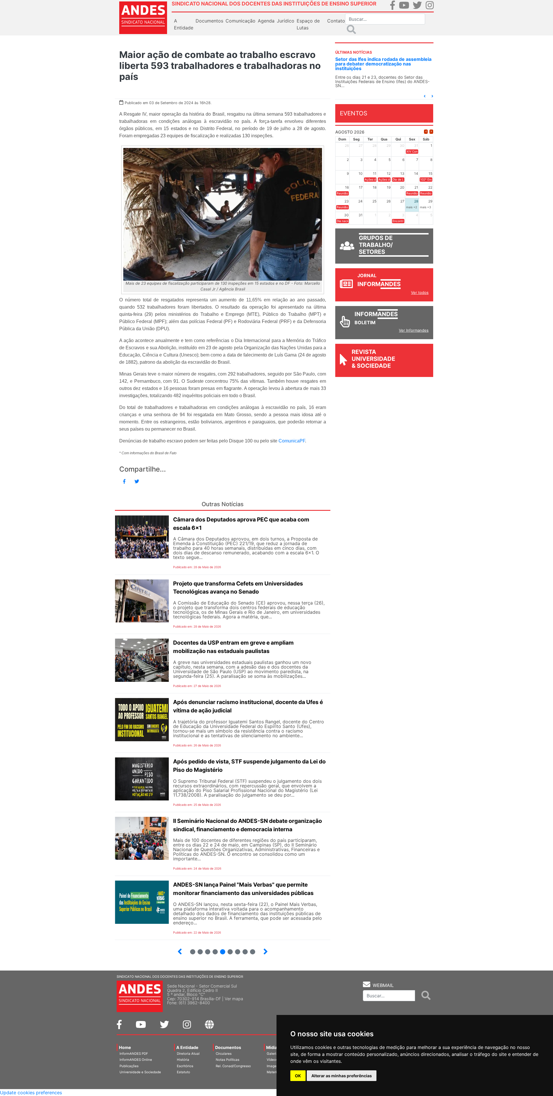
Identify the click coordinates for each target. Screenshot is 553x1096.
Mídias (272, 1047)
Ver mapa (234, 998)
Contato (336, 21)
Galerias (273, 1054)
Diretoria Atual (188, 1054)
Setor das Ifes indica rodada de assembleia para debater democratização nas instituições (383, 63)
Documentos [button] (209, 21)
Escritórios (185, 1066)
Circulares (224, 1054)
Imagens (273, 1066)
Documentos (228, 1047)
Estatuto (183, 1072)
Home (125, 1047)
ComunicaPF (292, 440)
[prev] (426, 132)
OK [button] (298, 1075)
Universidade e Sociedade (140, 1072)
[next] (431, 132)
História (183, 1060)
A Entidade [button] (183, 24)
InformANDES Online (136, 1060)
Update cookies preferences (31, 1092)
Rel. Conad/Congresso (233, 1066)
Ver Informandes (414, 330)
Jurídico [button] (285, 21)
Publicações (129, 1066)
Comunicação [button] (240, 21)
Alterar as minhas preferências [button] (341, 1075)
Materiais (274, 1072)
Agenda (266, 21)
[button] (424, 96)
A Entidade (187, 1047)
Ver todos (420, 292)
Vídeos (272, 1060)
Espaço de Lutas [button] (308, 24)
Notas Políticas (227, 1060)
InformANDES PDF (134, 1054)
